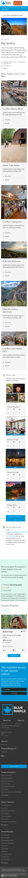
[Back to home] (6, 3)
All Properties (4, 795)
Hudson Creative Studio (10, 875)
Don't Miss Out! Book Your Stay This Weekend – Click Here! (14, 8)
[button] (26, 3)
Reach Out (7, 720)
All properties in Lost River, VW (16, 518)
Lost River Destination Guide (13, 15)
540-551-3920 (10, 536)
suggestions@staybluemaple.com (17, 532)
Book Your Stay (17, 3)
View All (6, 610)
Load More (14, 655)
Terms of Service (18, 871)
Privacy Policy (8, 871)
